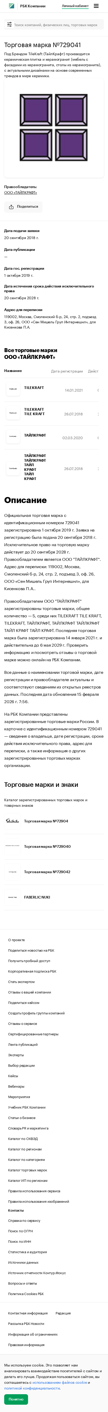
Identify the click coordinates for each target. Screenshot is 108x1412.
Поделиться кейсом (23, 1002)
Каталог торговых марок (27, 1169)
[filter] (9, 24)
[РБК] (11, 5)
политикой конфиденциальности (32, 1388)
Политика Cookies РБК (26, 1293)
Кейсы (13, 1075)
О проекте (16, 939)
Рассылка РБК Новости (26, 1323)
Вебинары (16, 1085)
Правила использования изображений (38, 1201)
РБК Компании (32, 6)
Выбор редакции (21, 1065)
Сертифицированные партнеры (33, 1033)
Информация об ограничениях (33, 1333)
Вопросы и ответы (22, 1282)
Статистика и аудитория (27, 1251)
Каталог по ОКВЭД (23, 1138)
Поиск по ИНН (19, 1241)
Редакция (63, 1312)
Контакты (16, 1210)
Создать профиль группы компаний (36, 1012)
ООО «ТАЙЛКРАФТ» (20, 192)
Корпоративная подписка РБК (32, 970)
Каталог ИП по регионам (27, 1180)
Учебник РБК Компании (27, 1106)
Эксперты (16, 1054)
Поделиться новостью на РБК (31, 949)
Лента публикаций (23, 1044)
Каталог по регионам (25, 1148)
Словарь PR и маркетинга (28, 1127)
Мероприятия (19, 1096)
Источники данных (23, 1261)
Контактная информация (28, 1312)
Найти (94, 24)
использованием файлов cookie (60, 1382)
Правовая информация (26, 1344)
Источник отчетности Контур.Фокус (37, 1272)
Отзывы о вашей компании (29, 991)
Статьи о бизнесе (21, 1117)
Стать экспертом (21, 981)
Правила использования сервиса (34, 1190)
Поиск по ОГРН (20, 1230)
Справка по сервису (24, 1220)
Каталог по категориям (26, 1159)
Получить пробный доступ (29, 960)
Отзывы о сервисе (22, 1023)
